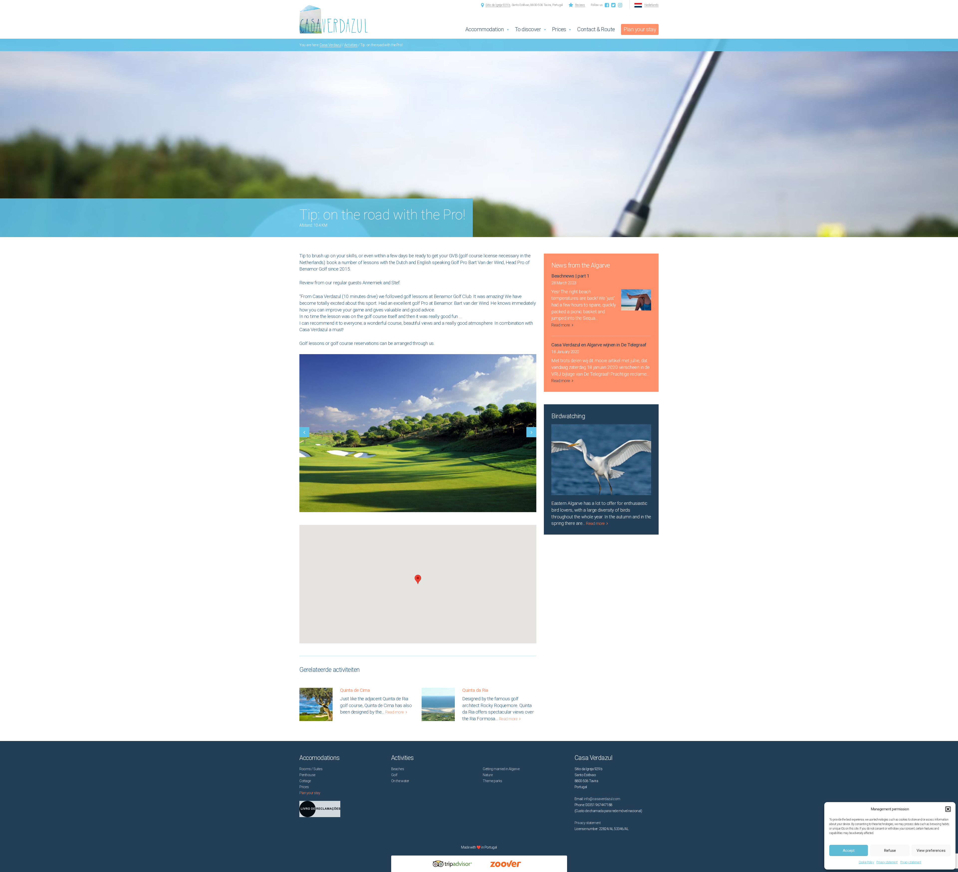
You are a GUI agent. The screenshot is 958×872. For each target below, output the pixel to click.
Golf (394, 775)
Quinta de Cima (355, 690)
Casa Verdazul (330, 45)
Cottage (305, 781)
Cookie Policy (866, 862)
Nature (487, 775)
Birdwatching (568, 416)
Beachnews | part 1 (570, 276)
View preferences (931, 850)
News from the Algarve (580, 265)
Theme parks (492, 781)
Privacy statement (887, 862)
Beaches (397, 769)
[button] (948, 809)
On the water (400, 781)
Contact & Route (596, 29)
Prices (559, 29)
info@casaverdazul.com (602, 799)
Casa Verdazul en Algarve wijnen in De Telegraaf (598, 345)
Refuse (890, 850)
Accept (848, 850)
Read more (394, 712)
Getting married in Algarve (501, 769)
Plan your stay (640, 29)
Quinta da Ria (475, 690)
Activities (351, 45)
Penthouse (307, 775)
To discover (528, 29)
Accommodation (484, 29)
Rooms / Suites (310, 769)
